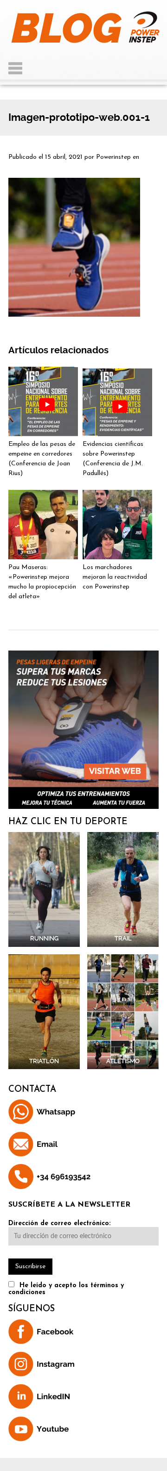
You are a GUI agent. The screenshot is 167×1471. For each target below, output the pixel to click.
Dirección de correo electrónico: (59, 1223)
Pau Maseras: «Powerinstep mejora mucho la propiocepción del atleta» (42, 582)
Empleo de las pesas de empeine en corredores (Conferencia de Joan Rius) (41, 459)
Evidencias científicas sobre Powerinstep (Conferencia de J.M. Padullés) (113, 459)
